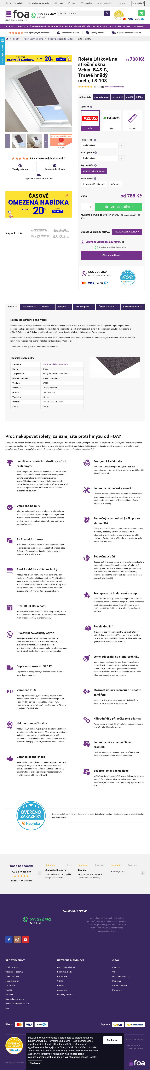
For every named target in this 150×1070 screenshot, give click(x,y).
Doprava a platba (16, 3)
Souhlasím (112, 1040)
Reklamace (62, 976)
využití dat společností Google (80, 1057)
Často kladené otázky (15, 999)
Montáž (129, 97)
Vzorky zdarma (12, 967)
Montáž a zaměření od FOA (17, 1004)
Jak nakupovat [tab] (82, 306)
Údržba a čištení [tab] (106, 306)
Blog (73, 3)
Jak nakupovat (101, 97)
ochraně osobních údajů (49, 1057)
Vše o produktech (13, 976)
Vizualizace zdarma (14, 972)
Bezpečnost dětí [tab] (131, 306)
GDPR (60, 981)
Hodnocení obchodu (40, 3)
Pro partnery (117, 990)
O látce (139, 97)
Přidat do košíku (118, 207)
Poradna (9, 994)
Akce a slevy (63, 990)
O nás (60, 3)
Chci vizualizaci (111, 255)
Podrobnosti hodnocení (114, 87)
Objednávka (85, 97)
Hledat (107, 13)
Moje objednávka (104, 3)
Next (46, 141)
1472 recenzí (26, 881)
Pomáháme (117, 981)
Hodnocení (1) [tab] (64, 307)
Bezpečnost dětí (119, 985)
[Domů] (7, 39)
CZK (121, 3)
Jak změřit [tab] (28, 306)
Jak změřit (117, 97)
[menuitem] (10, 26)
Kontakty (88, 3)
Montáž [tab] (45, 306)
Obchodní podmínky (66, 967)
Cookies (61, 985)
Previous (7, 141)
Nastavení (35, 1063)
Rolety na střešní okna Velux (55, 364)
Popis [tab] (11, 306)
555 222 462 (46, 14)
